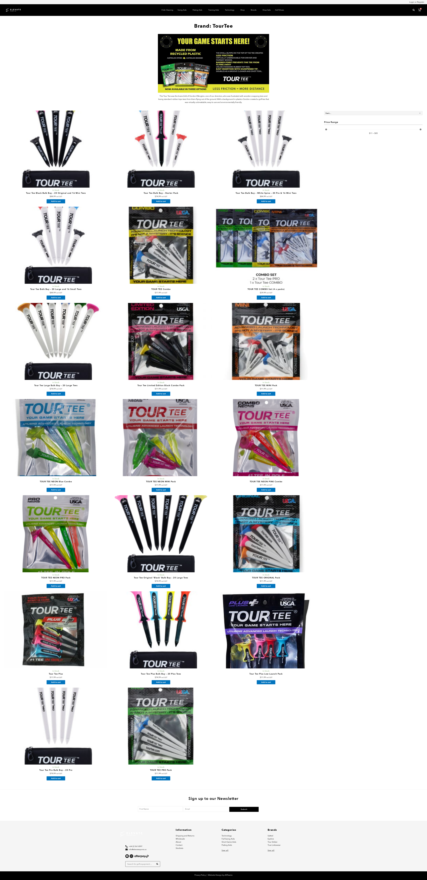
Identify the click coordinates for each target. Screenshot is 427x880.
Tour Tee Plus (56, 674)
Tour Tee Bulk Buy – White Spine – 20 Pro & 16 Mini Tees (266, 193)
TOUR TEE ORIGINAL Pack (266, 577)
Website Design (215, 875)
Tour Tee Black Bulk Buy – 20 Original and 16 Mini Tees (56, 193)
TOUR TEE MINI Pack (266, 385)
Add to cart (56, 201)
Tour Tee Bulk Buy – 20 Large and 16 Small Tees (56, 289)
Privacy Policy (200, 875)
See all (225, 850)
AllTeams (229, 875)
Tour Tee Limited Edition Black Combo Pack (161, 385)
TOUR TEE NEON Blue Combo (56, 481)
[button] (182, 10)
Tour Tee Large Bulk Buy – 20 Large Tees (56, 385)
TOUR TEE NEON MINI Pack (161, 481)
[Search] (157, 864)
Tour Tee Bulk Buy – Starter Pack (161, 193)
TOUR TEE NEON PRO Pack (55, 577)
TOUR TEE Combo (161, 289)
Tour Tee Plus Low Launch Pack (266, 674)
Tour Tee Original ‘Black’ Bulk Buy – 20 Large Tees (161, 577)
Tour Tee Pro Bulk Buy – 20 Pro (55, 770)
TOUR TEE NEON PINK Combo (266, 481)
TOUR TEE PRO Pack (161, 770)
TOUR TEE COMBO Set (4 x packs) (266, 289)
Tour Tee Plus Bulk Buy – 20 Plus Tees (161, 674)
